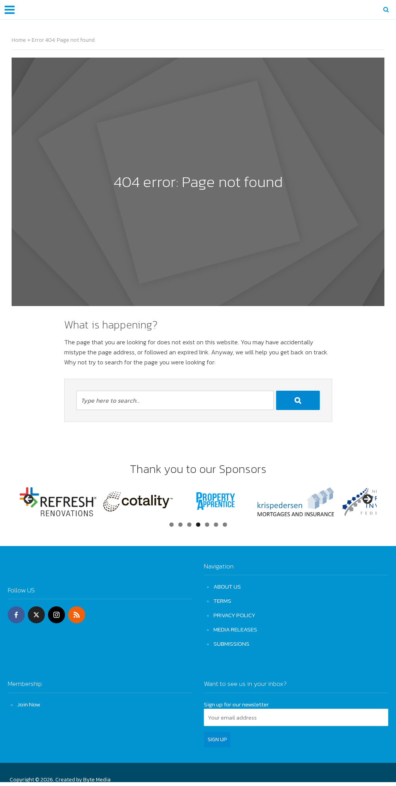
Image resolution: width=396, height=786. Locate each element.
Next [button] (367, 499)
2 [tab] (180, 524)
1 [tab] (171, 524)
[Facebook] (16, 614)
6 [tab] (216, 524)
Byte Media (97, 780)
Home (19, 40)
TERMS (222, 600)
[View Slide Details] (58, 501)
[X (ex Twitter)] (36, 614)
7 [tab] (225, 524)
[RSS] (76, 614)
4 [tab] (198, 524)
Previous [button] (29, 499)
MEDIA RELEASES (235, 629)
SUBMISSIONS (231, 643)
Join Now (28, 704)
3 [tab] (189, 524)
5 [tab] (207, 524)
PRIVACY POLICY (234, 615)
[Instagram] (56, 614)
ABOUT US (227, 586)
